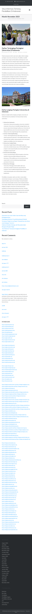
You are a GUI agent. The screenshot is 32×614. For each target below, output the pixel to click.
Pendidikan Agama (6, 597)
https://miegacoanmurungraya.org (9, 463)
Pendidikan (4, 595)
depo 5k (4, 243)
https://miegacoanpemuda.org (8, 386)
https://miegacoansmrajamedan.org (9, 529)
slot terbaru (4, 282)
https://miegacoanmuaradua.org (9, 420)
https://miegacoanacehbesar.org (9, 478)
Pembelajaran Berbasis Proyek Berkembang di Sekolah (14, 219)
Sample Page (16, 4)
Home (9, 18)
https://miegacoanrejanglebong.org (9, 486)
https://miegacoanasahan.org (8, 488)
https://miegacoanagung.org (8, 394)
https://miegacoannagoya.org (21, 431)
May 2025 (4, 562)
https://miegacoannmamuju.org (8, 467)
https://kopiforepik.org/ (7, 356)
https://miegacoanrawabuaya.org (21, 407)
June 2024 (4, 577)
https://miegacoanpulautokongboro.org (10, 448)
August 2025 (5, 556)
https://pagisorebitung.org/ (8, 349)
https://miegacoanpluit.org (7, 416)
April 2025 (4, 563)
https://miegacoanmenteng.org (8, 414)
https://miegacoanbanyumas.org (9, 450)
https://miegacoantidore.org (20, 394)
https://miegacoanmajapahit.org (23, 439)
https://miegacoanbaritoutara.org (9, 495)
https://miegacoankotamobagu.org (9, 461)
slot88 (3, 305)
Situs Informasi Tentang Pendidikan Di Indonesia (15, 611)
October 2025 (5, 552)
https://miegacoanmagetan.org (8, 473)
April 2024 (4, 580)
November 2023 (5, 582)
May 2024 (4, 578)
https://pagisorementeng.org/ (8, 345)
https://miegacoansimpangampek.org (10, 492)
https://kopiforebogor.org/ (7, 375)
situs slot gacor (5, 313)
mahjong (4, 251)
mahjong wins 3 (5, 267)
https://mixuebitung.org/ (7, 332)
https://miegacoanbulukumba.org (9, 452)
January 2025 (5, 569)
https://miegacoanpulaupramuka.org (10, 390)
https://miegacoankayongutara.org (9, 444)
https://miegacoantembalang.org (9, 439)
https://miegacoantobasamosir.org (9, 482)
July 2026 (4, 545)
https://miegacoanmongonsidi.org (9, 433)
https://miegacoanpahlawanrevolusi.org (10, 522)
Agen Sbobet (5, 294)
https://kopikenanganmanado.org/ (9, 369)
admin (15, 52)
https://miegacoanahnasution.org (9, 384)
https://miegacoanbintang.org (8, 454)
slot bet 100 (5, 247)
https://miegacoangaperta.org (8, 437)
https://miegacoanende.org (22, 392)
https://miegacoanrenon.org (21, 386)
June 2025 (4, 560)
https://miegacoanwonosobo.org (9, 399)
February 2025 (5, 567)
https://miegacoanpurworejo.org (9, 497)
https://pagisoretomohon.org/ (8, 347)
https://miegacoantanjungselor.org (9, 424)
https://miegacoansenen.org (22, 401)
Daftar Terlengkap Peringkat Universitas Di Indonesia (12, 49)
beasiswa (4, 591)
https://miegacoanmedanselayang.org (10, 435)
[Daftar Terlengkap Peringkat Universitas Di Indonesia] (16, 34)
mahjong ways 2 (5, 255)
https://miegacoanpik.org (20, 414)
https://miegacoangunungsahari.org (9, 518)
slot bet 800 (5, 270)
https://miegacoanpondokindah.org (9, 409)
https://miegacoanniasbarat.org (8, 471)
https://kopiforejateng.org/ (8, 326)
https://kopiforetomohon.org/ (8, 360)
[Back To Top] (28, 610)
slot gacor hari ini (6, 289)
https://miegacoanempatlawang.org (9, 490)
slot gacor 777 (5, 263)
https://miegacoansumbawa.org (9, 499)
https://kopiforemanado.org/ (8, 377)
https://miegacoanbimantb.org (8, 465)
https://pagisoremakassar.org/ (8, 339)
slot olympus (5, 278)
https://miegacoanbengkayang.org (9, 514)
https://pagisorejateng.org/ (8, 352)
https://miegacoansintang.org (8, 388)
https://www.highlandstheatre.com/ (10, 286)
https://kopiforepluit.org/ (7, 358)
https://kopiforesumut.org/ (8, 328)
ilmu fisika (4, 593)
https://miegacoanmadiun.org (8, 525)
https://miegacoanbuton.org (8, 484)
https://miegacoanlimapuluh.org (9, 512)
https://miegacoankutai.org (8, 501)
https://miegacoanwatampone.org (9, 493)
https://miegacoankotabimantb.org (9, 405)
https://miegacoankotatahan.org (9, 397)
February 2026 (5, 546)
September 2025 (6, 554)
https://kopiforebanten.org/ (8, 324)
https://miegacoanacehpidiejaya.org (9, 505)
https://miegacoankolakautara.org (21, 416)
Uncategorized (5, 602)
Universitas (4, 604)
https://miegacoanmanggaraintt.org (9, 469)
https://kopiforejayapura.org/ (8, 330)
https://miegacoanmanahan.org (8, 443)
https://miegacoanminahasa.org (8, 429)
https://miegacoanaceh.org (7, 395)
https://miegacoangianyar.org (22, 429)
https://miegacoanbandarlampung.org (10, 426)
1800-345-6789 (10, 1)
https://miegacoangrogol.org (23, 409)
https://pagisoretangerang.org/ (8, 367)
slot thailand (5, 259)
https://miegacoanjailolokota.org (9, 503)
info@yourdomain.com (20, 1)
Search (3, 203)
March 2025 (4, 565)
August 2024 (5, 575)
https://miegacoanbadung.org (8, 475)
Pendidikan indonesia (7, 599)
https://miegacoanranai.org (19, 395)
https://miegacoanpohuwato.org (9, 446)
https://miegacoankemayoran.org (9, 403)
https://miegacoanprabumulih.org (9, 392)
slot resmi (4, 309)
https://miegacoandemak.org (8, 508)
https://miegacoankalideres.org (8, 411)
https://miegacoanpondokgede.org (9, 412)
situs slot (4, 274)
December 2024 (5, 571)
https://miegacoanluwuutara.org (9, 480)
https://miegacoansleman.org (8, 431)
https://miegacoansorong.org (20, 428)
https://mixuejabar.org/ (7, 379)
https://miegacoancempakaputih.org (10, 516)
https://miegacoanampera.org (22, 399)
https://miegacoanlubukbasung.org (9, 418)
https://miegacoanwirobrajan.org (22, 437)
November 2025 (5, 550)
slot (3, 600)
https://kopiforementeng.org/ (8, 354)
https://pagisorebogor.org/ (7, 365)
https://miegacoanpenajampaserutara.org (11, 422)
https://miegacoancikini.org (8, 407)
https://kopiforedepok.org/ (8, 371)
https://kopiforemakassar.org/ (8, 362)
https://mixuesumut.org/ (7, 381)
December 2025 (5, 548)
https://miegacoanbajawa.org (8, 458)
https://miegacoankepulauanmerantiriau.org (11, 459)
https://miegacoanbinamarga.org (9, 401)
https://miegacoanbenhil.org (23, 405)
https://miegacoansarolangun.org (9, 510)
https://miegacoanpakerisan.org (9, 524)
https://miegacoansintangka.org (9, 456)
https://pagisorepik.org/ (7, 337)
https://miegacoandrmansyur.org (9, 527)
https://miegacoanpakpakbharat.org (10, 507)
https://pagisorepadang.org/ (8, 351)
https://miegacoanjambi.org (8, 428)
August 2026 (5, 543)
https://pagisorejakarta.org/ (8, 341)
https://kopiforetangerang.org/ (8, 336)
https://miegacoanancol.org (8, 520)
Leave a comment (23, 52)
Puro (16, 612)
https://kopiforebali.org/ (7, 373)
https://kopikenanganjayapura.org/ (9, 334)
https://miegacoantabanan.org (8, 476)
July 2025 (4, 558)
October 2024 (5, 573)
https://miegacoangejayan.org (22, 384)
